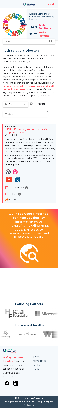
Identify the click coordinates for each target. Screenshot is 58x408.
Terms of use (39, 361)
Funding (37, 369)
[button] (15, 104)
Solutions (37, 365)
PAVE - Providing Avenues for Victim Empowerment (28, 131)
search (50, 41)
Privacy (36, 356)
